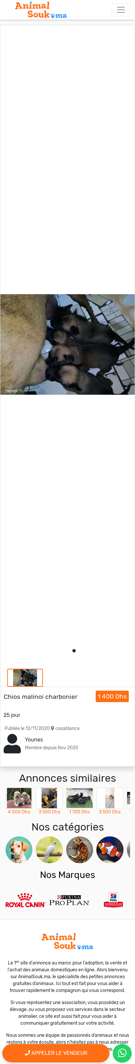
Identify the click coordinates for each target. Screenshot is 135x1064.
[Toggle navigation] (121, 9)
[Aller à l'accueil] (41, 10)
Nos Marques (67, 874)
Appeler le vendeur (58, 1053)
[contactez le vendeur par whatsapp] (122, 1053)
